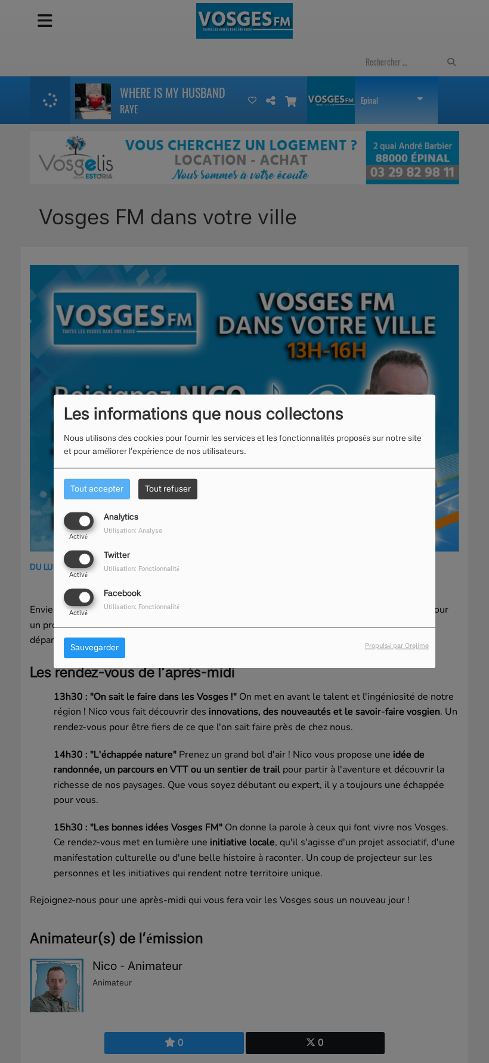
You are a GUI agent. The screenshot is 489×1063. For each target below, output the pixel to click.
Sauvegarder (94, 648)
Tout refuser (168, 488)
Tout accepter (96, 488)
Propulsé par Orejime (397, 646)
